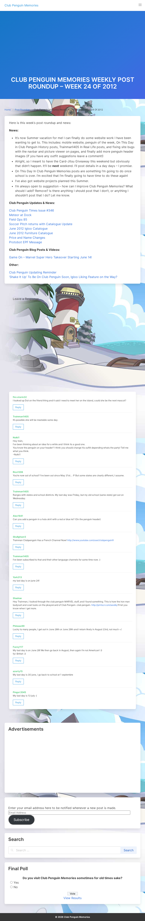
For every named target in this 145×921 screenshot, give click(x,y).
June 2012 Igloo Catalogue (28, 228)
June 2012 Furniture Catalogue (31, 233)
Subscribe (21, 820)
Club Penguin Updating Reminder (32, 272)
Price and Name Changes (27, 237)
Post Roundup (22, 109)
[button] (140, 5)
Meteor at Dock (20, 215)
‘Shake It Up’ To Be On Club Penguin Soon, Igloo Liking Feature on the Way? (63, 277)
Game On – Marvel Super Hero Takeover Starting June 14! (50, 257)
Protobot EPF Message (25, 242)
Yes (16, 882)
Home (8, 109)
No (16, 887)
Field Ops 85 (18, 219)
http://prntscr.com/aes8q (104, 605)
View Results (72, 898)
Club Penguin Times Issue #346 (31, 210)
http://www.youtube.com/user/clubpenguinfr (90, 540)
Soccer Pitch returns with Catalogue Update (40, 224)
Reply (18, 407)
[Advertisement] (72, 48)
